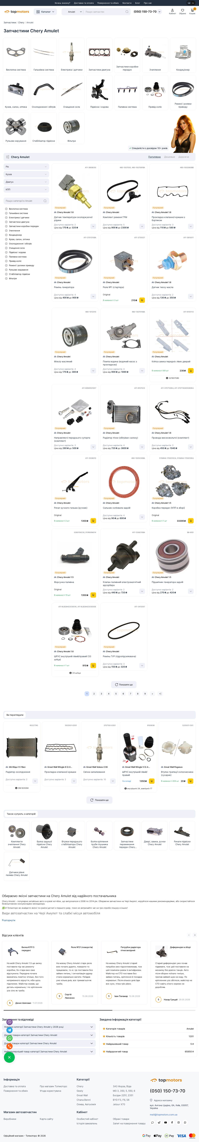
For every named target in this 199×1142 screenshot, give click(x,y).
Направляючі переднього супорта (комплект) (72, 439)
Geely (80, 1090)
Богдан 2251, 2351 (123, 1095)
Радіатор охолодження (18, 772)
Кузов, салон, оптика (19, 239)
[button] (189, 935)
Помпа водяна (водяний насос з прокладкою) (120, 363)
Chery (80, 1086)
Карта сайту (46, 1118)
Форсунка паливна (64, 582)
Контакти (127, 3)
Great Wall (82, 1095)
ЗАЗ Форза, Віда (122, 1086)
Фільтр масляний (63, 361)
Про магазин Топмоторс (53, 1086)
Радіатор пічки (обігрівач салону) (120, 437)
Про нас (148, 3)
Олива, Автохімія (86, 1104)
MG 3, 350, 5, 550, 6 (124, 1090)
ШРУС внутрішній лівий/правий (134, 773)
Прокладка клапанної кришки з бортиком (168, 219)
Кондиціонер (15, 235)
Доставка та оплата (84, 3)
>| (160, 693)
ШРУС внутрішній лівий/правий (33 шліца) (72, 658)
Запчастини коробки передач (24, 226)
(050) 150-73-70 (145, 11)
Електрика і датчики (19, 217)
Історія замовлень (87, 1123)
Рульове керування (18, 269)
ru (193, 3)
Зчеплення (14, 230)
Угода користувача (50, 1090)
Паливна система (17, 256)
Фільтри (13, 278)
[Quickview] (96, 176)
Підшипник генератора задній (167, 582)
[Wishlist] (96, 190)
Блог (137, 3)
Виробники (10, 1118)
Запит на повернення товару (129, 1123)
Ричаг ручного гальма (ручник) (70, 507)
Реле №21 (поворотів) (82, 947)
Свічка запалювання (94, 772)
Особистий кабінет (87, 1118)
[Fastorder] (96, 183)
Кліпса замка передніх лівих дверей (171, 361)
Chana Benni (84, 1099)
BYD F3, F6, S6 (121, 1099)
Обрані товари (121, 1118)
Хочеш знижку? (62, 3)
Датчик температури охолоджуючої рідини (73, 219)
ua (189, 3)
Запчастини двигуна (19, 222)
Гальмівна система (18, 213)
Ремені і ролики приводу (21, 265)
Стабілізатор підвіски (19, 274)
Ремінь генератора (64, 287)
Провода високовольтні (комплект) (170, 437)
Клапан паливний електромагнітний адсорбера (122, 583)
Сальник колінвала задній (116, 507)
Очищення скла (17, 248)
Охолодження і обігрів (20, 243)
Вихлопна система (18, 209)
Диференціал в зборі (180, 947)
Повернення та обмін (108, 3)
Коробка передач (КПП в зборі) (168, 507)
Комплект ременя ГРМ (115, 217)
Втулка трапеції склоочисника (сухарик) (177, 773)
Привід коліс (15, 261)
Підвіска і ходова (17, 252)
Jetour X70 (119, 1104)
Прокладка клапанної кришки (60, 772)
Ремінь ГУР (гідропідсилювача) (119, 656)
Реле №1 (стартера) (113, 287)
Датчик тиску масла (162, 287)
